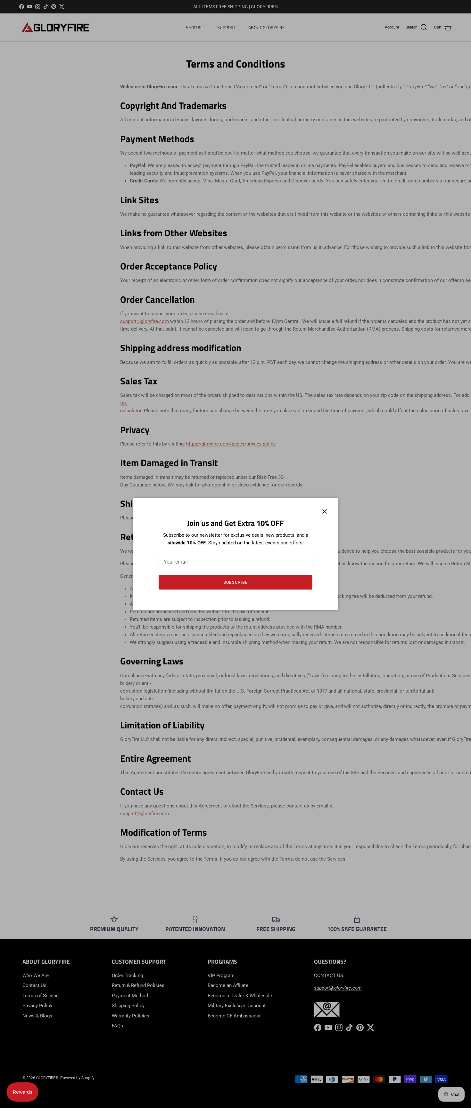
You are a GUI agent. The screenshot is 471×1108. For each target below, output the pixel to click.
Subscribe (235, 582)
